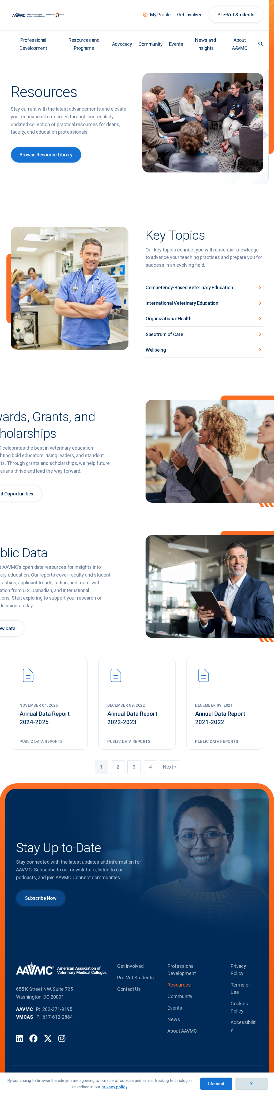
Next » (169, 767)
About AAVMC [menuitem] (239, 44)
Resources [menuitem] (179, 985)
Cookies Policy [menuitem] (239, 1007)
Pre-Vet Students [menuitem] (236, 14)
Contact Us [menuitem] (129, 989)
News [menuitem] (174, 1019)
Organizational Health (168, 318)
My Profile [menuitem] (160, 14)
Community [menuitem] (151, 44)
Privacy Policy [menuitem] (238, 969)
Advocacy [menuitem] (122, 44)
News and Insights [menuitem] (205, 44)
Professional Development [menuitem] (33, 44)
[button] (260, 44)
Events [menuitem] (176, 44)
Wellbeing (156, 350)
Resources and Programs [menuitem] (83, 44)
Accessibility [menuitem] (243, 1025)
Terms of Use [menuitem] (240, 988)
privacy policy (114, 1087)
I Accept (216, 1083)
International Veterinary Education (182, 303)
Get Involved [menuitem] (190, 14)
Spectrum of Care (164, 334)
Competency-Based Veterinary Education (189, 287)
